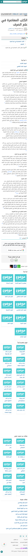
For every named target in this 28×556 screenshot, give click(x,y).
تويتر (11, 266)
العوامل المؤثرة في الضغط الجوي (19, 511)
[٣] (26, 139)
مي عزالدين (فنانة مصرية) (21, 520)
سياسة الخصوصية (14, 542)
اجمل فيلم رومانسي (22, 503)
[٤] (18, 166)
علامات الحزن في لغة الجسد (20, 523)
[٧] (2, 223)
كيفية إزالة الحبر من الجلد (21, 514)
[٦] (3, 208)
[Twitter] (23, 536)
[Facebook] (26, 536)
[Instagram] (20, 536)
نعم (16, 260)
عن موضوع (16, 539)
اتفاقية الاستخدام (23, 542)
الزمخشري (9, 172)
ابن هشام (16, 132)
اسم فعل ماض (23, 526)
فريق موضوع (15, 545)
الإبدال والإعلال (23, 120)
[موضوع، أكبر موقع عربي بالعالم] (24, 2)
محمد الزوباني (11, 28)
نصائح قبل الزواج (23, 505)
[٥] (15, 192)
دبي (17, 193)
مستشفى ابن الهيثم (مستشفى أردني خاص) (16, 528)
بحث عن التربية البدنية (22, 508)
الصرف (17, 72)
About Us (25, 545)
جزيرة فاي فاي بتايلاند (22, 517)
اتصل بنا (25, 539)
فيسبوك (15, 266)
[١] (13, 91)
